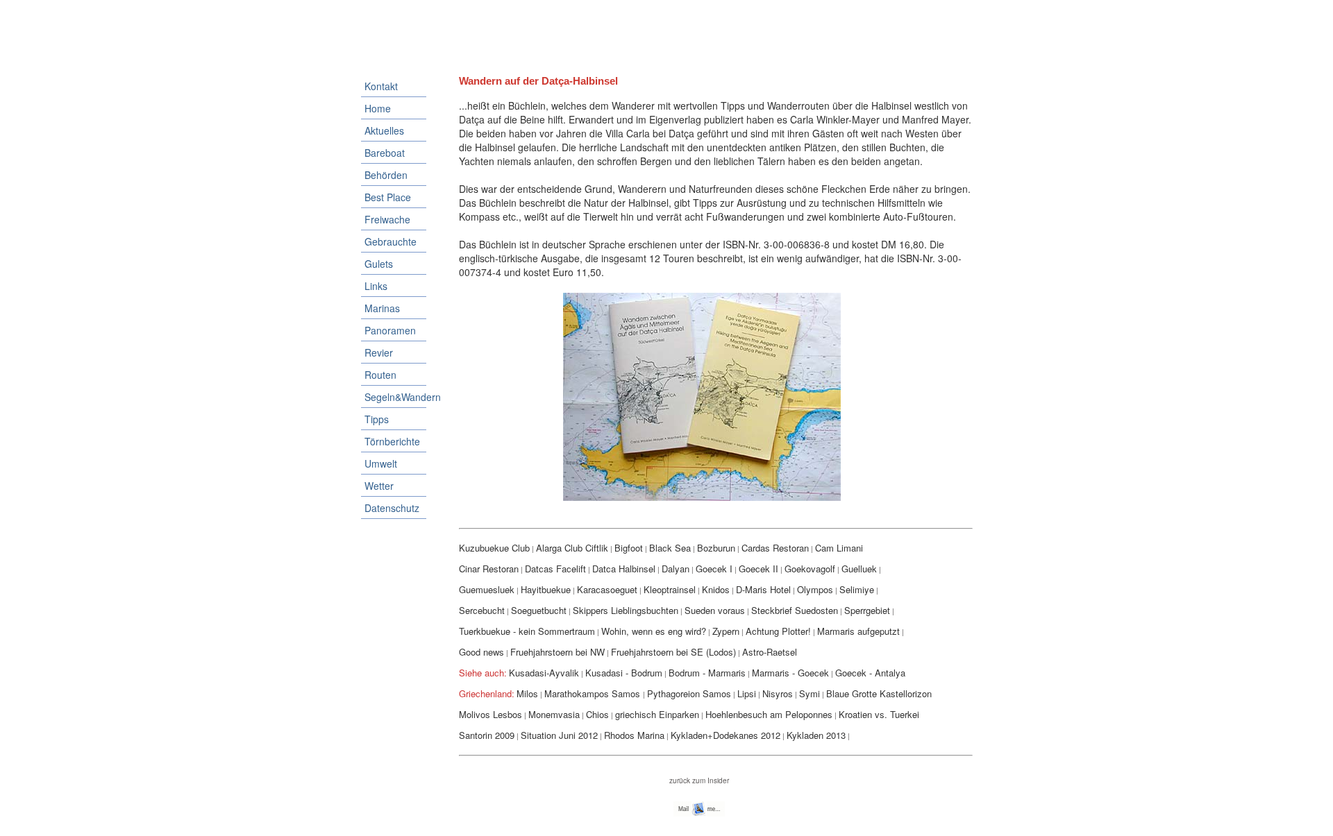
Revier (378, 352)
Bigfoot (628, 547)
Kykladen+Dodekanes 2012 (725, 735)
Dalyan (675, 568)
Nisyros (777, 693)
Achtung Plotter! (778, 631)
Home (377, 108)
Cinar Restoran (489, 568)
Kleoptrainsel (670, 589)
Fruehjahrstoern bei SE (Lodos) (673, 651)
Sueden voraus (715, 610)
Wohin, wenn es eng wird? (653, 631)
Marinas (382, 308)
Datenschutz (391, 508)
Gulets (378, 264)
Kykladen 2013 (816, 735)
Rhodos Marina (634, 735)
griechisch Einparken (657, 714)
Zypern (725, 631)
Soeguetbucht (539, 610)
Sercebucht (482, 610)
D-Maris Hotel (763, 589)
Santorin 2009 (486, 735)
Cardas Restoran (775, 547)
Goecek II (758, 568)
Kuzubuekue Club (494, 547)
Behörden (386, 175)
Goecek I (714, 568)
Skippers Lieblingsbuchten (625, 610)
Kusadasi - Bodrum (623, 672)
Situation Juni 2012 (559, 735)
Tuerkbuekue (486, 631)
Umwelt (380, 463)
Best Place (387, 197)
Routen (380, 375)
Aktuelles (384, 130)
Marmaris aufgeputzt (858, 631)
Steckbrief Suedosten (794, 610)
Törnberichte (392, 441)
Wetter (379, 486)
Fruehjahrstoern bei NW (557, 651)
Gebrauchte (390, 241)
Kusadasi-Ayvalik (544, 672)
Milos (527, 693)
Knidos (716, 589)
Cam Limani (839, 547)
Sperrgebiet (867, 610)
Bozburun (716, 547)
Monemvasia (554, 714)
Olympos (815, 589)
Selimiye (856, 589)
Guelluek (859, 568)
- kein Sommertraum (554, 631)
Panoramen (390, 330)
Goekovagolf (810, 568)
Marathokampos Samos (593, 693)
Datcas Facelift (555, 568)
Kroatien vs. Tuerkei (879, 714)
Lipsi (746, 693)
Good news (481, 651)
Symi (809, 693)
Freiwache (387, 219)
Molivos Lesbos (490, 714)
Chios (597, 714)
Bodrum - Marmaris (707, 672)
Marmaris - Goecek (790, 672)
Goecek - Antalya (870, 672)
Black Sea (670, 547)
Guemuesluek (486, 589)
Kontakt (381, 86)
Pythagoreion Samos (689, 693)
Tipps (376, 419)
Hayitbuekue (546, 589)
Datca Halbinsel (623, 568)
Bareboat (384, 153)
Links (375, 286)
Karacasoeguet (607, 589)
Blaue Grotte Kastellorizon (879, 693)
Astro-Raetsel (769, 651)
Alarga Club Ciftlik (572, 547)
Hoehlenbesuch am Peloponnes (768, 714)
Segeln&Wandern (395, 397)
